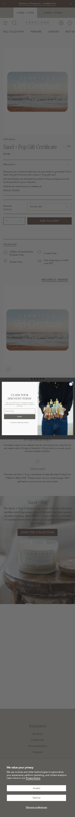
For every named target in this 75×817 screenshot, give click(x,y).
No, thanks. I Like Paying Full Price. (20, 422)
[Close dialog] (70, 384)
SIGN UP (19, 417)
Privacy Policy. (33, 778)
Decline (36, 797)
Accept (36, 788)
